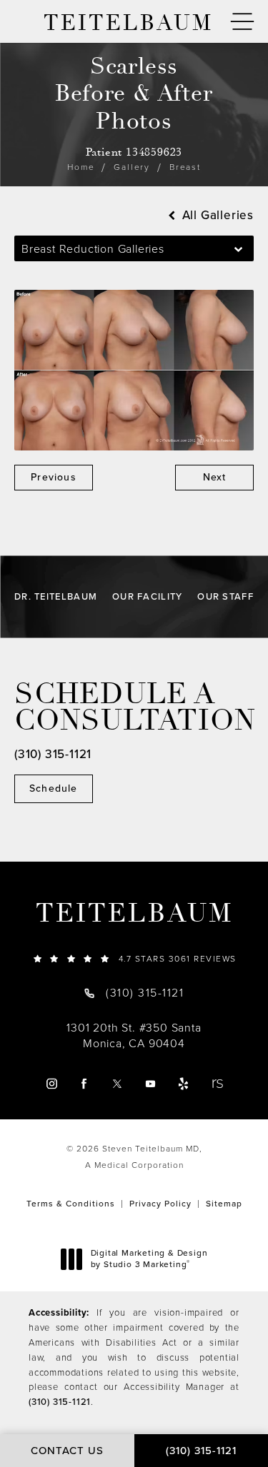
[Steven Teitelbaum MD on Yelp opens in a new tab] (183, 1084)
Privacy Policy (160, 1203)
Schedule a (134, 707)
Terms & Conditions (70, 1203)
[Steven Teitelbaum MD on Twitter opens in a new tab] (117, 1084)
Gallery (132, 167)
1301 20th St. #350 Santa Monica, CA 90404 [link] (133, 1036)
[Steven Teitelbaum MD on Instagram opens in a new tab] (51, 1084)
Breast (185, 167)
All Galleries (216, 215)
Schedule (53, 788)
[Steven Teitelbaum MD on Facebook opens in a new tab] (84, 1084)
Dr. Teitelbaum (55, 596)
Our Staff (225, 596)
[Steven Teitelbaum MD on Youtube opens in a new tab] (150, 1084)
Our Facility (147, 596)
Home (80, 167)
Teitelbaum (134, 914)
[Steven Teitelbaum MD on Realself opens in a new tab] (216, 1084)
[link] (134, 958)
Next (215, 477)
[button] (242, 22)
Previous (53, 477)
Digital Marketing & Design (149, 1259)
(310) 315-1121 (60, 1401)
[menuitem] (51, 1084)
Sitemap (224, 1203)
